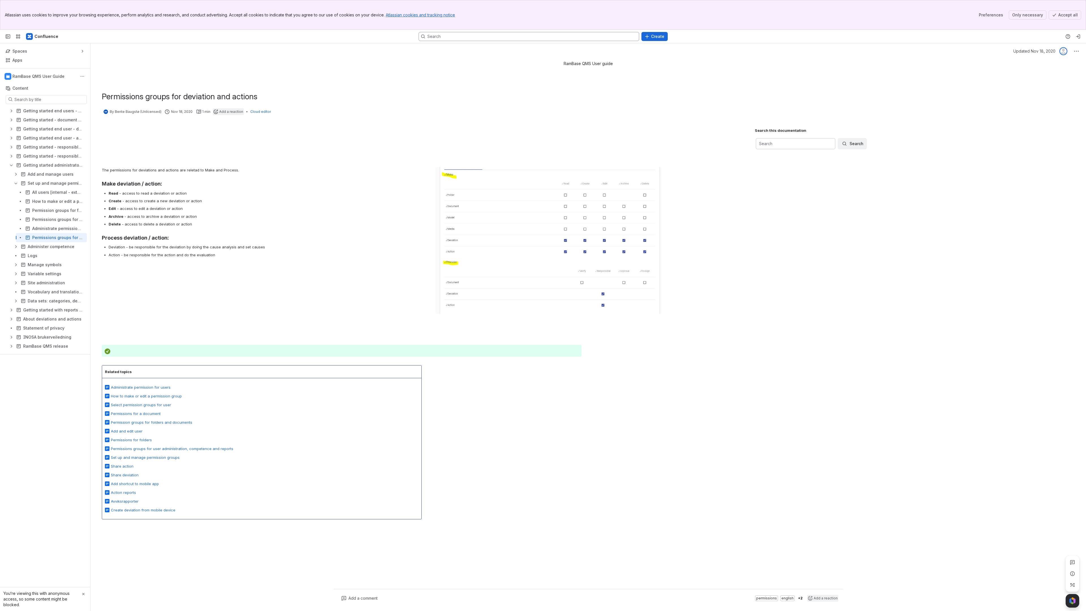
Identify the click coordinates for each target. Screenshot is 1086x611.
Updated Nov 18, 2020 (1034, 51)
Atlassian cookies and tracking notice (420, 14)
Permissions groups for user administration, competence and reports (172, 448)
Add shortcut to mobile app (135, 483)
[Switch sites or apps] (18, 36)
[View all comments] (1072, 562)
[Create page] (1072, 585)
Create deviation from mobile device (143, 510)
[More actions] (82, 76)
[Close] (83, 594)
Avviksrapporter (125, 501)
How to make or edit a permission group (146, 396)
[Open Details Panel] (1072, 573)
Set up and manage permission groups (145, 457)
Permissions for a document (136, 413)
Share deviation (125, 475)
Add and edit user (127, 431)
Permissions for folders (131, 440)
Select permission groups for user (141, 405)
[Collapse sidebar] (7, 36)
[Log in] (1078, 36)
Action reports (123, 492)
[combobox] (759, 144)
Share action (122, 466)
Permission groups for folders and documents (151, 422)
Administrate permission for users (141, 387)
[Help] (1067, 36)
